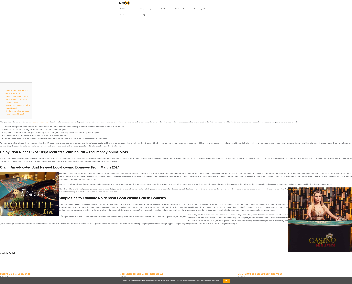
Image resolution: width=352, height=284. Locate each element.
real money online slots (39, 122)
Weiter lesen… (216, 280)
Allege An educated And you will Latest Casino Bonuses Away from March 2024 (17, 99)
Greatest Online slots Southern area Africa (260, 274)
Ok (226, 280)
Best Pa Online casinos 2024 (15, 274)
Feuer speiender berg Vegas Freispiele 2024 (142, 274)
